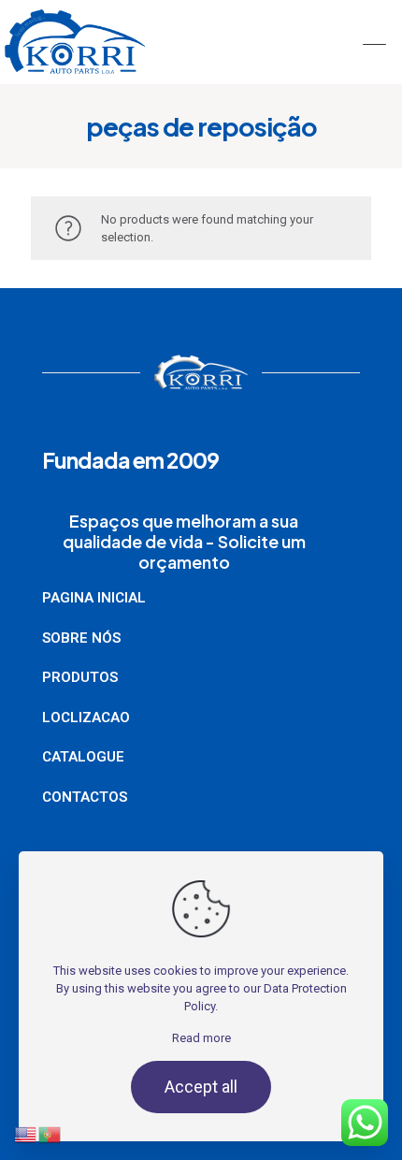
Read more (201, 1038)
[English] (26, 1089)
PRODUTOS (80, 677)
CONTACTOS (84, 797)
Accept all (201, 1086)
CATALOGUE (83, 756)
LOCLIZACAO (86, 717)
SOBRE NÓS (81, 638)
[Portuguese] (50, 1089)
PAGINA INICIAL (94, 597)
